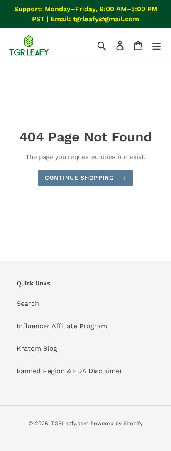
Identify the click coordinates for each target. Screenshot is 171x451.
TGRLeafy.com (69, 423)
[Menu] (156, 45)
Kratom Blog (37, 348)
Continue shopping (79, 177)
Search (28, 303)
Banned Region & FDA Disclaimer (69, 371)
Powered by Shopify (116, 423)
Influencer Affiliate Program (62, 326)
